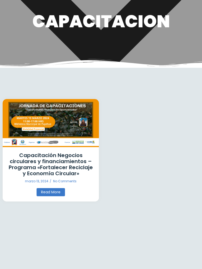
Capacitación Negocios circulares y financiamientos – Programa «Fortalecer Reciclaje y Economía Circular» (51, 164)
